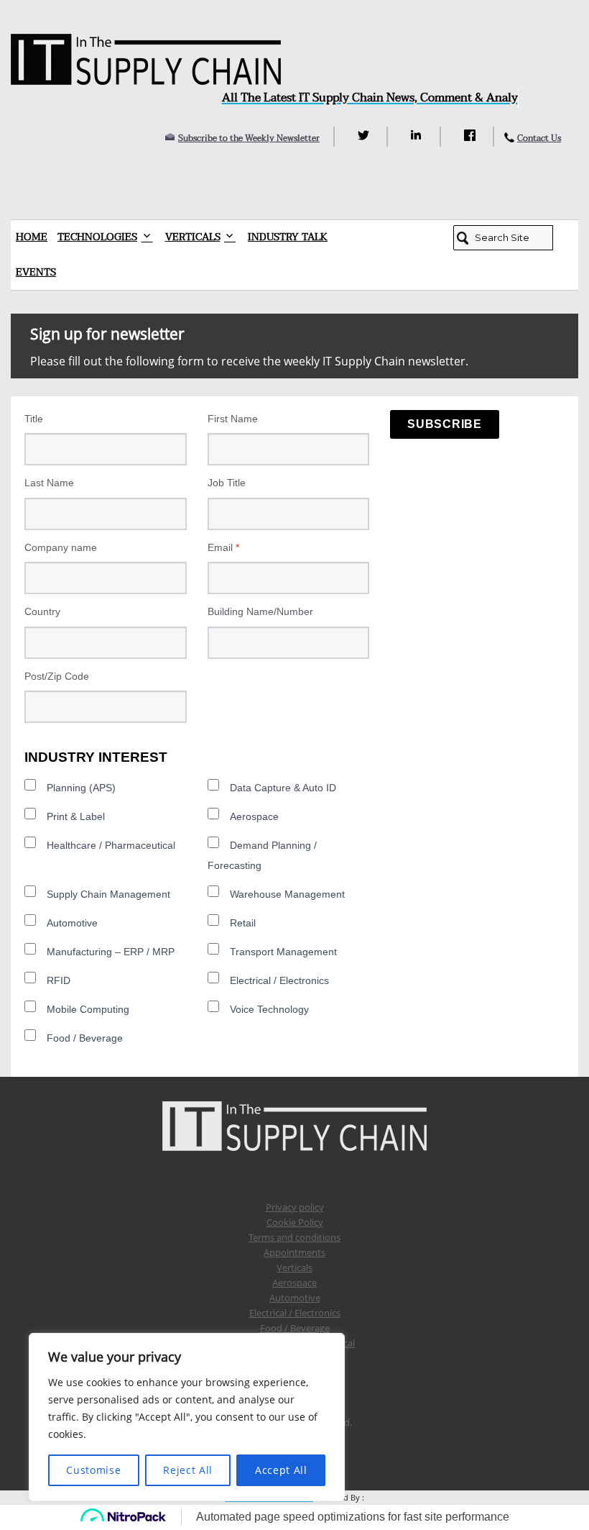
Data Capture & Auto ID (283, 787)
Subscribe (444, 424)
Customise (93, 1470)
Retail (243, 923)
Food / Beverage (85, 1038)
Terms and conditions (294, 1237)
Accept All (281, 1470)
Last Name (49, 482)
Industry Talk (288, 237)
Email (223, 547)
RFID (58, 980)
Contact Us (539, 138)
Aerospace (254, 816)
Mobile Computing (88, 1009)
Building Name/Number (260, 611)
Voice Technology (269, 1009)
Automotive (72, 923)
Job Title (227, 482)
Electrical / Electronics (279, 980)
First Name (233, 418)
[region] (187, 1417)
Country (42, 611)
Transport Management (283, 951)
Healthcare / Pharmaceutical (111, 845)
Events (36, 272)
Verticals (193, 237)
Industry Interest (95, 757)
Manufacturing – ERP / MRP (111, 951)
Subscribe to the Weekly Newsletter (249, 138)
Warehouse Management (287, 894)
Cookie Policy (294, 1222)
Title (33, 418)
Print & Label (76, 816)
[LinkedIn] (418, 135)
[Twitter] (365, 135)
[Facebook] (471, 135)
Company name (60, 547)
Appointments (294, 1252)
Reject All (188, 1470)
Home (31, 237)
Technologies (97, 237)
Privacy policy (295, 1207)
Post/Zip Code (56, 676)
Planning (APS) (81, 787)
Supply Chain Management (108, 894)
